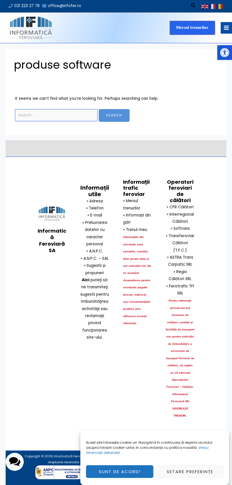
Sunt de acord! (120, 472)
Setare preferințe (190, 472)
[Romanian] (220, 6)
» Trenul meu (135, 229)
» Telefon (95, 208)
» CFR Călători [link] (180, 207)
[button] (224, 52)
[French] (212, 6)
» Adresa (95, 201)
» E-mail (94, 215)
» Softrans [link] (180, 228)
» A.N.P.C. (94, 251)
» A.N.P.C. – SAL (95, 258)
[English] (205, 6)
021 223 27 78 (27, 5)
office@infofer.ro (64, 5)
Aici (85, 280)
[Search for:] (57, 115)
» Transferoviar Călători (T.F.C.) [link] (180, 243)
